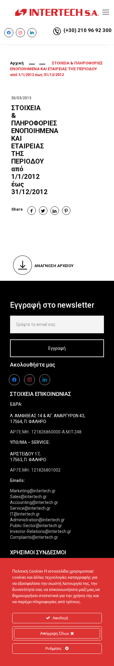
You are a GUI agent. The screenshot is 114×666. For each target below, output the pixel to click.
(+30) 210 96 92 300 (88, 30)
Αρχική (17, 63)
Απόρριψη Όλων (55, 633)
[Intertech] (57, 12)
